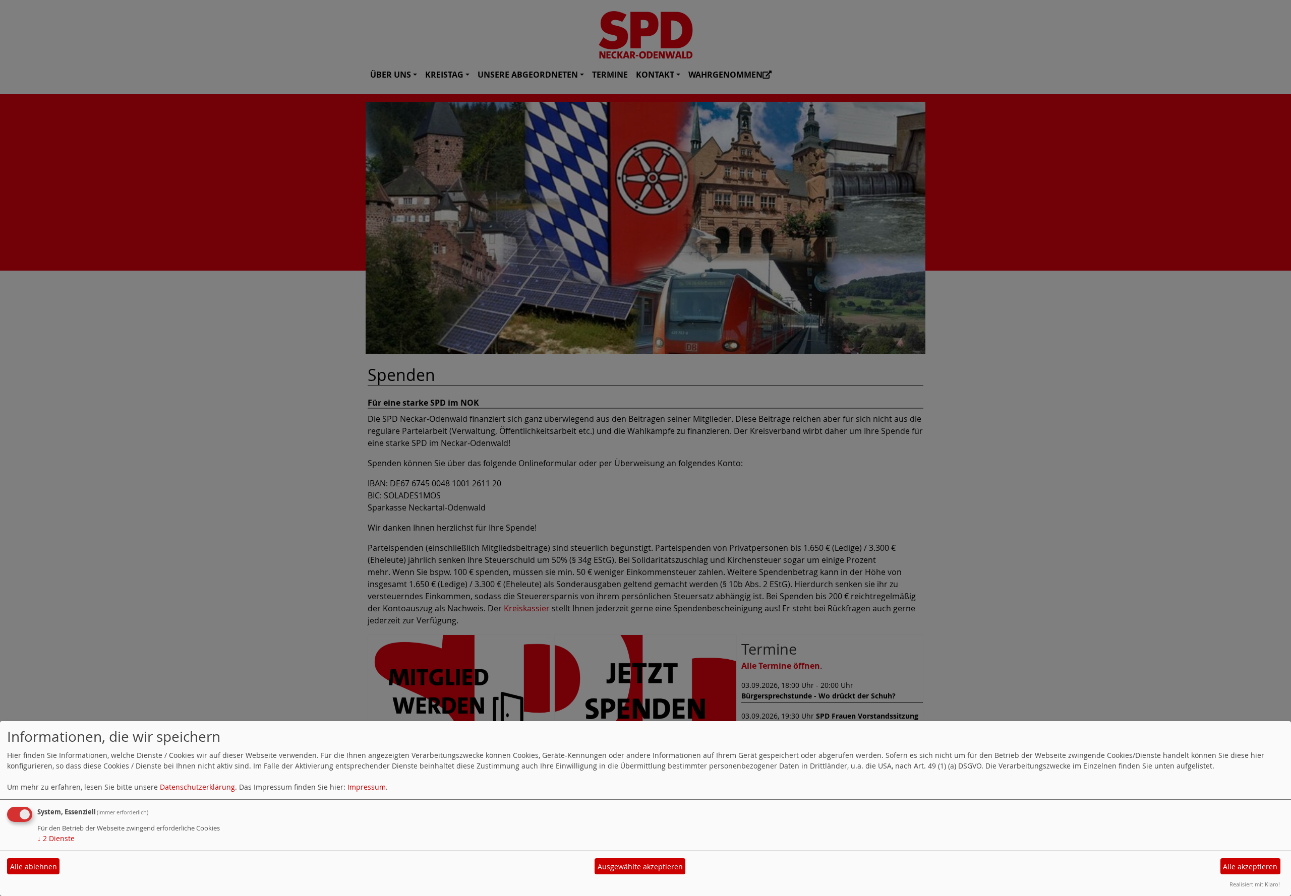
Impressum (366, 787)
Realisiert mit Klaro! (1254, 884)
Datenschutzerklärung (197, 787)
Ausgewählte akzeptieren (640, 866)
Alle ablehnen (33, 866)
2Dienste (56, 838)
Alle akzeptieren (1250, 866)
